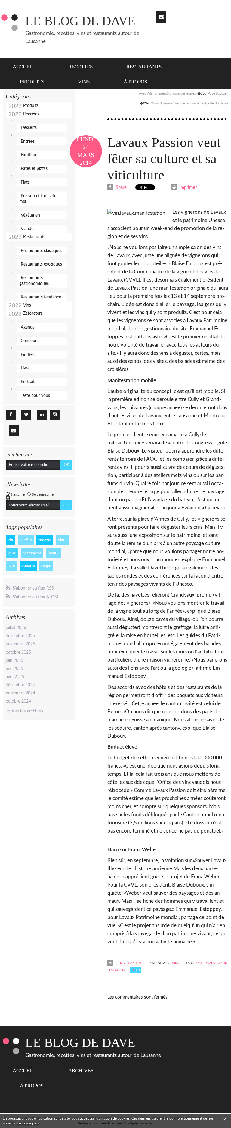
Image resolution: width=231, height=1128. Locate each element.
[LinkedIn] (42, 415)
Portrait (28, 382)
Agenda (28, 327)
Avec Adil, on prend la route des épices (167, 93)
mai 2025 (14, 669)
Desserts (29, 128)
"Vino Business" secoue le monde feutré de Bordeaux (189, 103)
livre (11, 566)
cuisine (28, 566)
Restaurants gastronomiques (34, 280)
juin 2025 (14, 661)
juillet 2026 (16, 628)
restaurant (32, 553)
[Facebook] (11, 415)
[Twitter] (26, 415)
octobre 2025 (18, 652)
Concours (29, 341)
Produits (32, 82)
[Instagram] (55, 415)
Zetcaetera (33, 313)
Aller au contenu (19, 5)
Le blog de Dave (80, 21)
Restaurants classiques (41, 251)
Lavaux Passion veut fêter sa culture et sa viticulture (164, 158)
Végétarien (30, 215)
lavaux (54, 553)
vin (10, 540)
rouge (46, 566)
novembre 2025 (20, 644)
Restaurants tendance (41, 297)
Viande (27, 229)
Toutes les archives (24, 711)
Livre (25, 368)
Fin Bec (28, 355)
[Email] (161, 17)
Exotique (29, 155)
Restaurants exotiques (41, 264)
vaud (12, 553)
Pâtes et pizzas (34, 169)
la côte (26, 540)
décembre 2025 (20, 636)
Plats (25, 182)
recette (44, 540)
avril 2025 (15, 677)
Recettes (80, 67)
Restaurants (144, 67)
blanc (63, 540)
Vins (84, 82)
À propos (135, 82)
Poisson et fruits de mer (37, 199)
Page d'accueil (218, 93)
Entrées (28, 141)
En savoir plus (28, 1123)
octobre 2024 (18, 701)
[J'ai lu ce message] (225, 1118)
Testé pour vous (35, 396)
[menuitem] (27, 65)
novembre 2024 (20, 693)
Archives (80, 1070)
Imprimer (187, 187)
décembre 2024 (20, 685)
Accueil (23, 67)
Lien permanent (129, 963)
